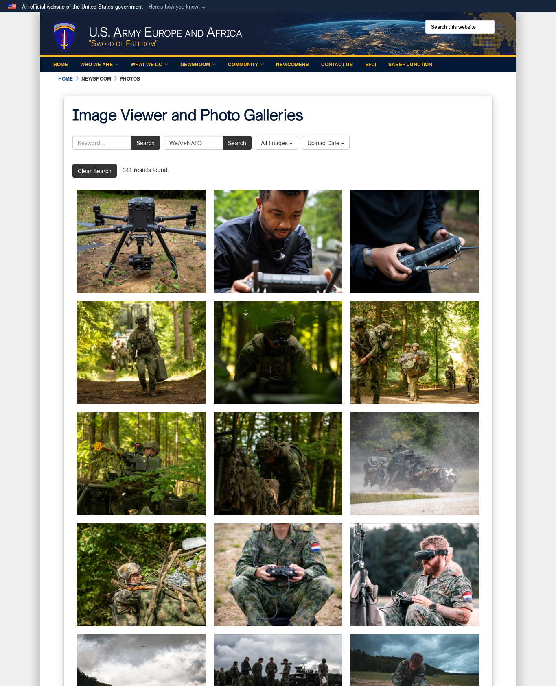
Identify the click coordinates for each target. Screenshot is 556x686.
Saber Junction (410, 64)
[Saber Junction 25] (278, 574)
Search (145, 143)
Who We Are (96, 64)
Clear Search (95, 171)
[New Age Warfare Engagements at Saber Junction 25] (141, 241)
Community (243, 64)
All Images (275, 143)
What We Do (146, 64)
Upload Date (324, 143)
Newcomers (292, 64)
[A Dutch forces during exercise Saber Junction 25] (141, 352)
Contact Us (337, 64)
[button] (178, 6)
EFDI (370, 64)
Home (60, 64)
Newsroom (195, 64)
